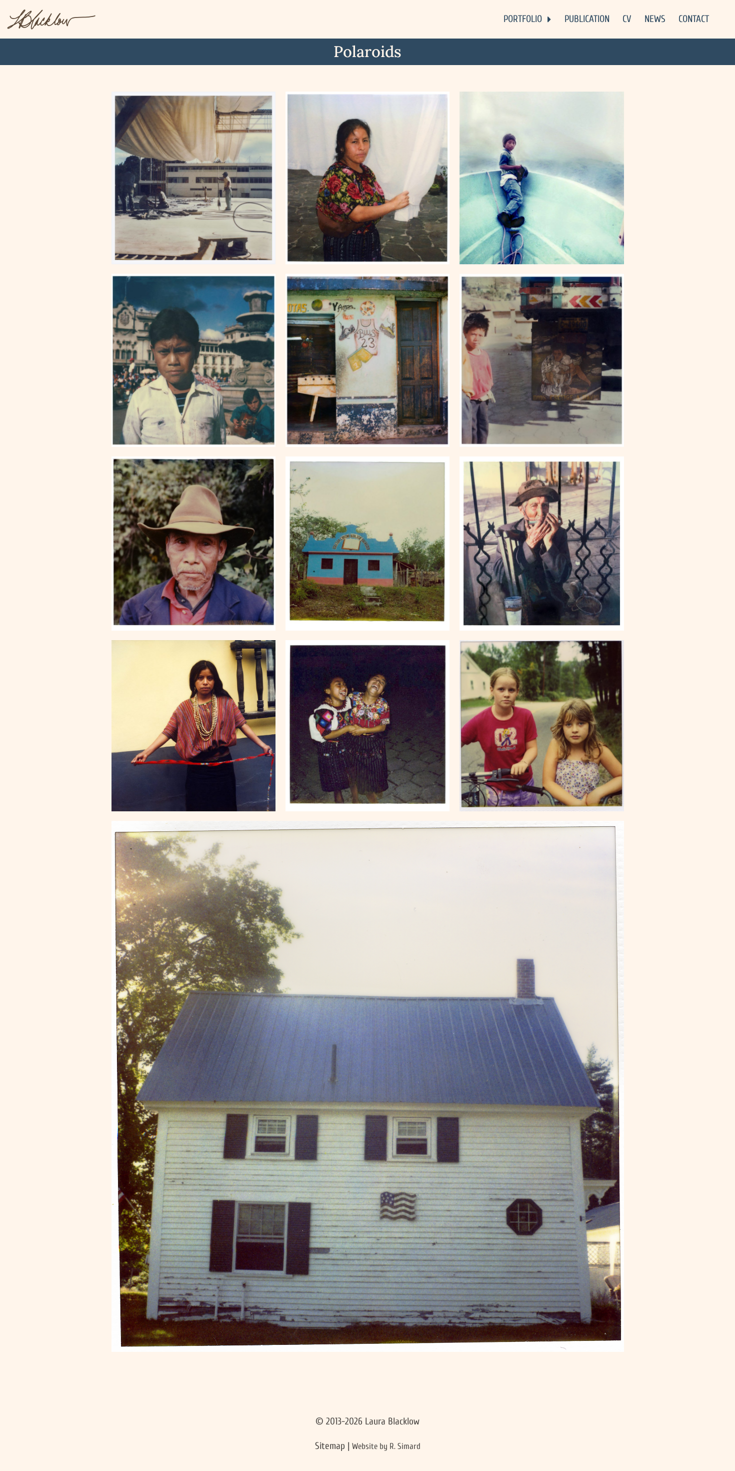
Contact (693, 19)
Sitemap (330, 1445)
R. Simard (405, 1446)
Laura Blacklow (392, 1421)
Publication (587, 19)
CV (626, 19)
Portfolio (523, 19)
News (655, 19)
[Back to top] (688, 1456)
